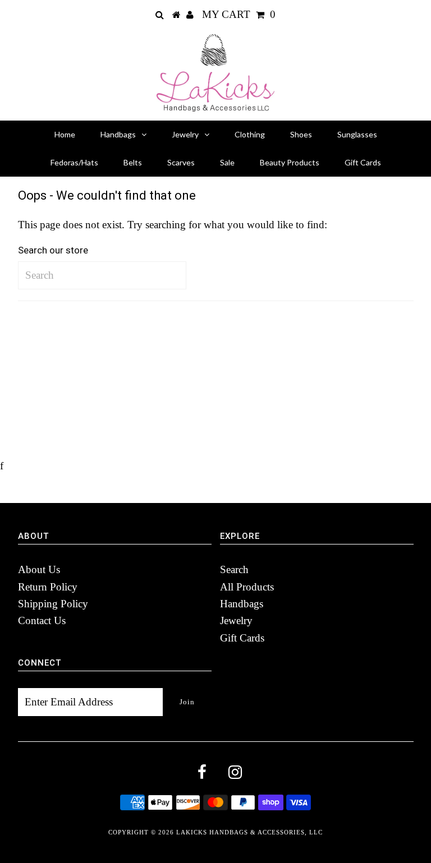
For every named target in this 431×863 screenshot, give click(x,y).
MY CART (239, 14)
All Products (247, 587)
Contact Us (42, 620)
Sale (227, 162)
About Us (39, 569)
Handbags (118, 134)
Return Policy (47, 587)
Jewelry (185, 134)
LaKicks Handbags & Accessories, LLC (249, 832)
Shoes (301, 134)
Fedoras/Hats (74, 162)
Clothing (250, 134)
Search (234, 569)
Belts (132, 162)
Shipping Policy (53, 604)
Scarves (181, 162)
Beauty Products (289, 162)
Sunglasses (357, 134)
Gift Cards (363, 162)
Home (64, 134)
